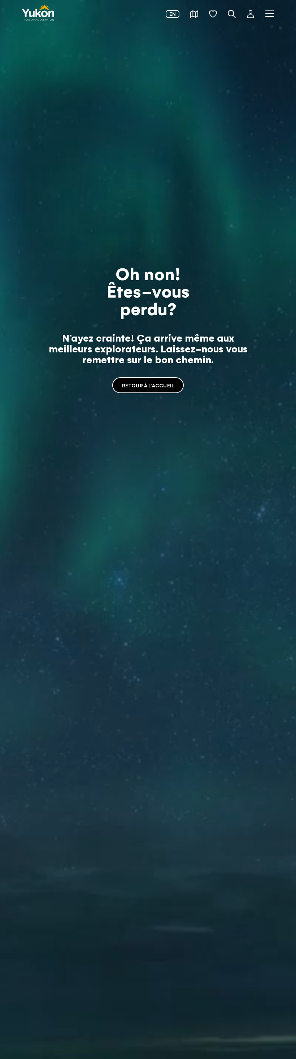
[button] (194, 14)
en (172, 14)
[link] (38, 13)
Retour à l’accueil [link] (148, 385)
